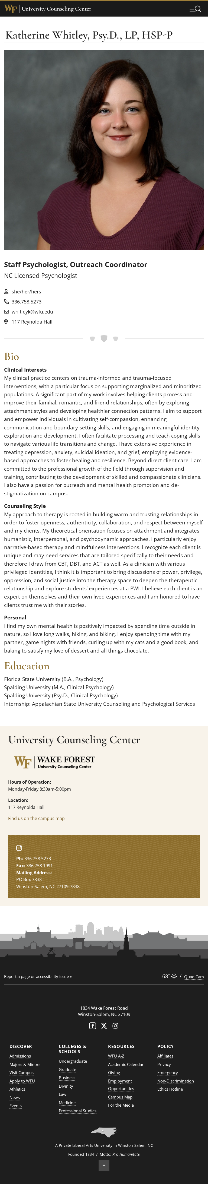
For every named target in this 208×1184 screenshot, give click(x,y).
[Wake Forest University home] (10, 9)
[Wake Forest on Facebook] (92, 1026)
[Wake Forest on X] (104, 1026)
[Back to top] (104, 1165)
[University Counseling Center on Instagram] (19, 847)
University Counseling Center (56, 8)
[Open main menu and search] (195, 9)
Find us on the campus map (36, 818)
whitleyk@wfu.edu (32, 311)
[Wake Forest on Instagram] (115, 1026)
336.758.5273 (26, 301)
